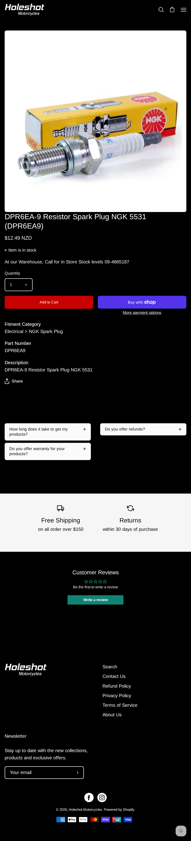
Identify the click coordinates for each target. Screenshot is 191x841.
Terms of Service (119, 705)
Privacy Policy (116, 695)
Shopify (128, 809)
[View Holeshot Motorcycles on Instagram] (102, 797)
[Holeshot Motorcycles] (24, 9)
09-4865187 (117, 261)
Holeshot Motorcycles (85, 809)
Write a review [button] (95, 600)
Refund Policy (116, 686)
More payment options (142, 312)
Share (17, 381)
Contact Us (114, 676)
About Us (112, 714)
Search (109, 666)
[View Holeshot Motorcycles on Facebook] (89, 797)
